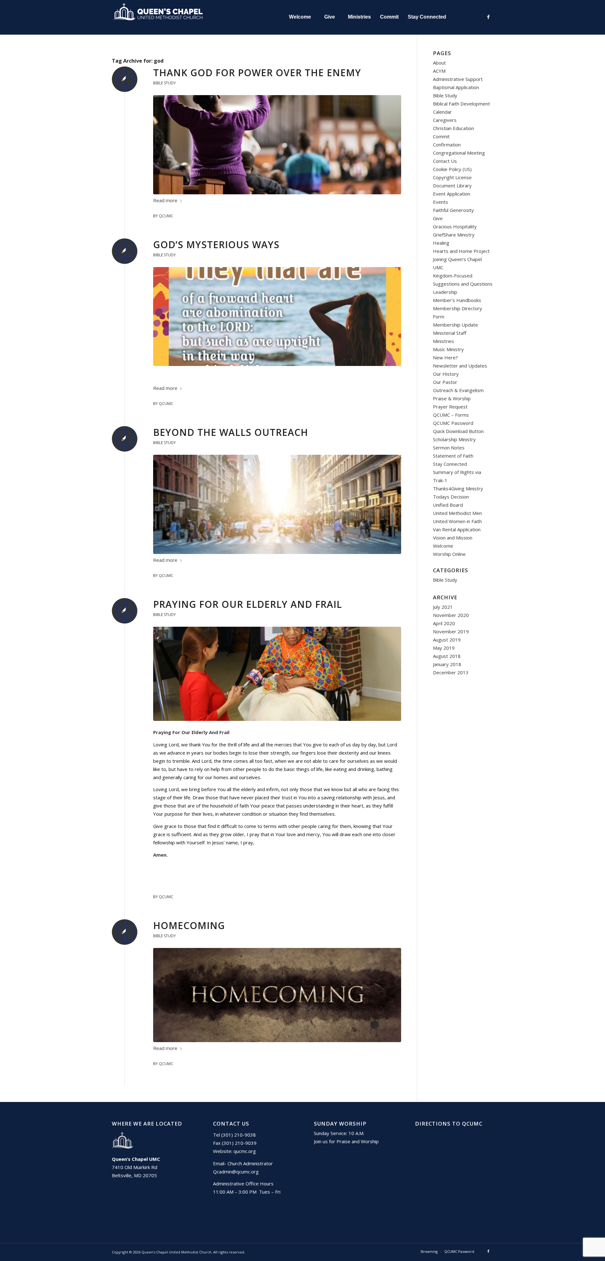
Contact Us (445, 161)
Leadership (445, 292)
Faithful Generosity (453, 210)
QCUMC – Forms (451, 415)
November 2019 (451, 631)
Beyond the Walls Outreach (230, 432)
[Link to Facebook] (488, 16)
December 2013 (451, 672)
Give (438, 218)
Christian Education (453, 128)
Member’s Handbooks (457, 300)
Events (440, 202)
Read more (165, 200)
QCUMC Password (453, 423)
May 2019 (444, 648)
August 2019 (447, 639)
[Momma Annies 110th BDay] (277, 674)
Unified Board (448, 505)
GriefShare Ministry (454, 234)
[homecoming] (277, 995)
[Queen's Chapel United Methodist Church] (159, 17)
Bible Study (164, 83)
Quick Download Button (458, 431)
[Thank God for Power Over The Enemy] (277, 145)
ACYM (439, 71)
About (439, 63)
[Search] (464, 17)
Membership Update (455, 325)
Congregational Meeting (459, 153)
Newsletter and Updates (460, 365)
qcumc (166, 216)
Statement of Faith (453, 456)
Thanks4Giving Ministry (458, 488)
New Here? (445, 357)
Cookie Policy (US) (452, 169)
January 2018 (447, 664)
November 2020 (451, 615)
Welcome (443, 546)
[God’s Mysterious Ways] (277, 316)
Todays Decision (451, 497)
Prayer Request (450, 406)
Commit (441, 136)
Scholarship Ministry (454, 439)
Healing (441, 243)
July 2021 (443, 607)
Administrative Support (458, 79)
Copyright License (452, 177)
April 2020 (444, 623)
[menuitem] (300, 17)
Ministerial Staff (449, 333)
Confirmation (447, 144)
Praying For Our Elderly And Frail (247, 604)
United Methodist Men (457, 513)
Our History (446, 374)
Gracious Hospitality (455, 226)
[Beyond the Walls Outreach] (277, 504)
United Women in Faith (457, 521)
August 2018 (447, 656)
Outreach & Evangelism (458, 390)
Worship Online (449, 554)
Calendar (442, 112)
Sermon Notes (448, 447)
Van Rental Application (457, 529)
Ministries (443, 341)
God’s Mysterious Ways (216, 244)
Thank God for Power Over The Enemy (257, 72)
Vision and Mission (452, 537)
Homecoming (189, 925)
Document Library (452, 185)
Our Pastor (445, 382)
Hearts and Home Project (461, 251)
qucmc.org (244, 1151)
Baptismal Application (456, 87)
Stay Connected (450, 464)
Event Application (451, 194)
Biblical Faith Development (461, 103)
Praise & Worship (452, 398)
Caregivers (445, 120)
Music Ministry (448, 349)
